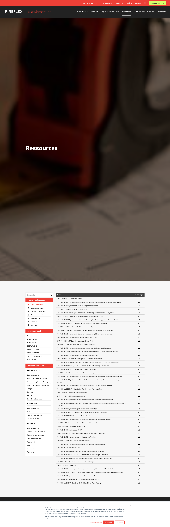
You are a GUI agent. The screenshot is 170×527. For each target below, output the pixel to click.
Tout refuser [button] (120, 522)
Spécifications (35, 318)
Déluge (29, 389)
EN (145, 3)
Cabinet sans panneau (34, 415)
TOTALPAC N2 (32, 346)
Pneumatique (31, 449)
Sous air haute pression (35, 399)
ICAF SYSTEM (31, 359)
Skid (28, 412)
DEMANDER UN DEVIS (157, 3)
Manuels (34, 322)
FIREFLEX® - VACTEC (34, 356)
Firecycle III (31, 442)
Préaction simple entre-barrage (38, 382)
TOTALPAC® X (32, 342)
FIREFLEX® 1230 (33, 353)
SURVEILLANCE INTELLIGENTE (144, 12)
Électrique (30, 452)
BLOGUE (138, 3)
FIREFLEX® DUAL (33, 349)
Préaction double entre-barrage (38, 385)
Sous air (29, 395)
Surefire (29, 445)
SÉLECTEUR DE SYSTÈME (124, 3)
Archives (34, 325)
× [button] (130, 505)
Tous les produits (33, 336)
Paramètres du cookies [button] (96, 522)
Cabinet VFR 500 (33, 419)
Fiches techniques (37, 305)
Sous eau (30, 392)
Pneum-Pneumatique (34, 438)
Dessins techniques (37, 308)
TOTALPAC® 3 (32, 339)
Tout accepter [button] (108, 522)
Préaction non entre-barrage (37, 378)
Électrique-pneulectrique (36, 432)
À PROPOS (160, 12)
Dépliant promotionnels (39, 315)
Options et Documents (38, 311)
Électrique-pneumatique (35, 435)
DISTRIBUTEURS (107, 3)
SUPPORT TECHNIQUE (90, 3)
